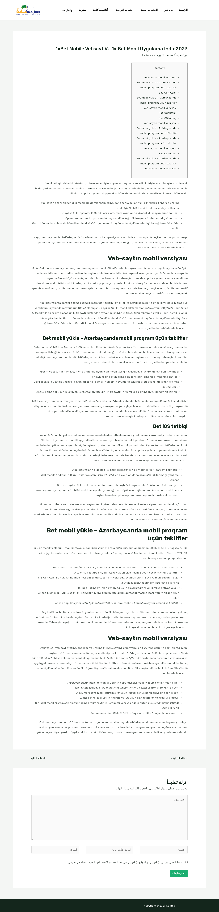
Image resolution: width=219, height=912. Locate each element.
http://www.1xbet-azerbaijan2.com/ (105, 188)
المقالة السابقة (181, 758)
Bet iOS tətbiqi (168, 92)
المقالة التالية (36, 758)
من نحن (168, 9)
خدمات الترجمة (124, 9)
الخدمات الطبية (149, 9)
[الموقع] (55, 850)
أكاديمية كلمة (100, 9)
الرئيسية (183, 9)
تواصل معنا (67, 10)
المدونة (83, 9)
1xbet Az (168, 55)
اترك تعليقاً (182, 55)
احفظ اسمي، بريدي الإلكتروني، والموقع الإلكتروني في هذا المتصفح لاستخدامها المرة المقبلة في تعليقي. (125, 862)
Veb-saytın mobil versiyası (160, 77)
